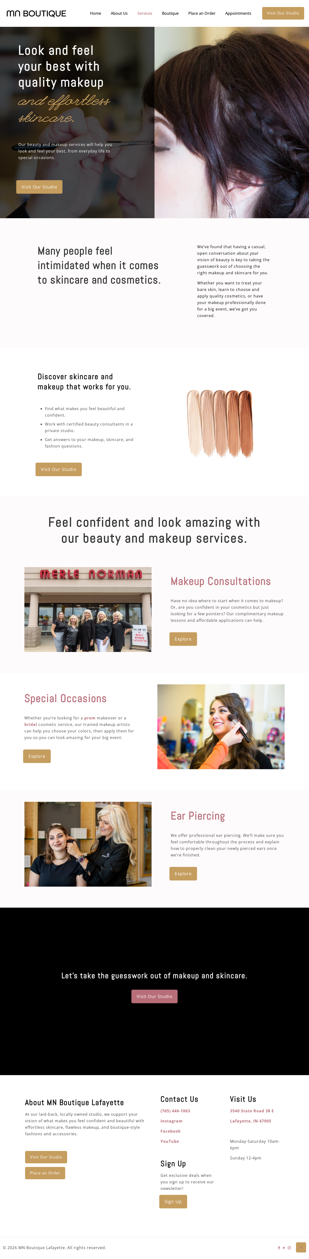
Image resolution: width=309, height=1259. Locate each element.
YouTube (170, 1141)
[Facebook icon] (279, 1247)
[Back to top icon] (301, 1247)
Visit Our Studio (283, 13)
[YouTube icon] (284, 1247)
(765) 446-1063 (175, 1111)
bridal (30, 724)
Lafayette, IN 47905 (250, 1121)
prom (90, 718)
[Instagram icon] (289, 1247)
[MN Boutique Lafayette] (36, 13)
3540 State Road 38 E (252, 1111)
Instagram (172, 1121)
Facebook (171, 1131)
